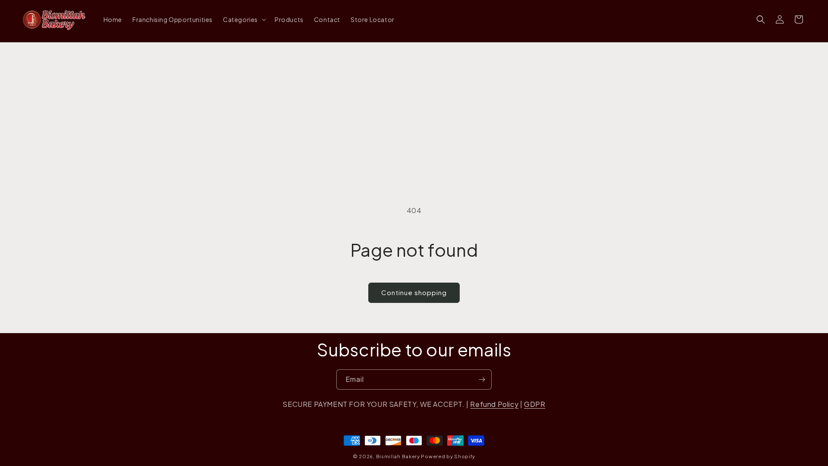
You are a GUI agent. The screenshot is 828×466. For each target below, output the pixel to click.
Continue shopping (414, 292)
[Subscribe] (481, 379)
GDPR (534, 404)
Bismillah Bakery (398, 456)
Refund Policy (494, 404)
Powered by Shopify (448, 456)
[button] (244, 19)
